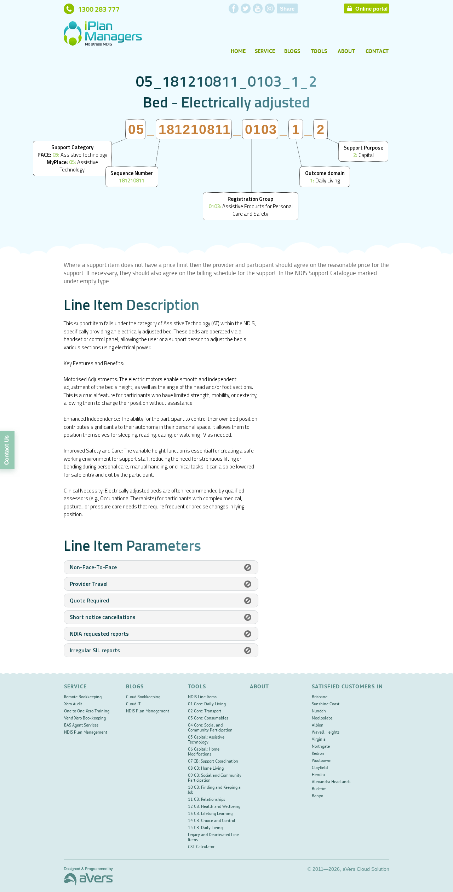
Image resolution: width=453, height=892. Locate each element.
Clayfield (320, 768)
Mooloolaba (322, 718)
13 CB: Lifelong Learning (210, 814)
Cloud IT (133, 704)
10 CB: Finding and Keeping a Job (214, 790)
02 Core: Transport (204, 711)
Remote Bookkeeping (83, 697)
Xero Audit (73, 704)
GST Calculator (201, 847)
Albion (317, 725)
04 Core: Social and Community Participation (210, 728)
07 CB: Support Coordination (213, 761)
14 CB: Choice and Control (211, 821)
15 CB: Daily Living (205, 828)
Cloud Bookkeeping (143, 697)
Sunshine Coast (325, 704)
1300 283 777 (99, 9)
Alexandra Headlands (331, 782)
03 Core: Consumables (208, 718)
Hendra (318, 775)
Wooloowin (322, 761)
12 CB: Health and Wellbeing (214, 807)
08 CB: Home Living (206, 768)
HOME (238, 51)
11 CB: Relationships (206, 800)
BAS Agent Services (81, 725)
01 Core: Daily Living (207, 704)
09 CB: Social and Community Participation (214, 778)
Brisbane (319, 697)
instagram (270, 8)
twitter (246, 8)
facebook (234, 8)
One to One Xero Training (86, 711)
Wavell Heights (325, 732)
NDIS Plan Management (85, 732)
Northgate (321, 747)
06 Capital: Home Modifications (203, 752)
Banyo (317, 796)
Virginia (319, 739)
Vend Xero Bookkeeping (85, 718)
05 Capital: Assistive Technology (206, 740)
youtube (258, 8)
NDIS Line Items (202, 697)
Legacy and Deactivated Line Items (213, 838)
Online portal (371, 9)
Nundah (319, 711)
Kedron (318, 754)
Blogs (292, 51)
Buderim (319, 789)
